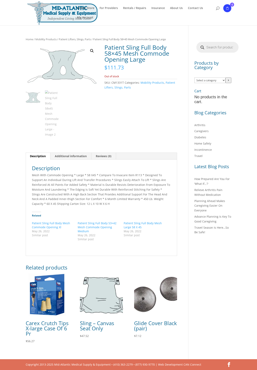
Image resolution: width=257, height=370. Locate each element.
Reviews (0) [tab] (103, 156)
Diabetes (200, 137)
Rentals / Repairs (134, 8)
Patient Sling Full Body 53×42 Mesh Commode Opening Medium (97, 227)
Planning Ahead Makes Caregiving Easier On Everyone (209, 205)
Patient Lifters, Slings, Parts (75, 39)
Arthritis (199, 125)
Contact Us (195, 8)
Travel (198, 156)
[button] (92, 50)
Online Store (85, 8)
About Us (176, 8)
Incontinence (203, 150)
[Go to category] (228, 80)
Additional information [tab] (71, 156)
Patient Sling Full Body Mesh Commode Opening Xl (51, 225)
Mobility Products (46, 39)
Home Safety (202, 143)
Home (29, 39)
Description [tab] (38, 156)
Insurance (158, 8)
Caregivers (201, 131)
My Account (85, 17)
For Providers (109, 8)
